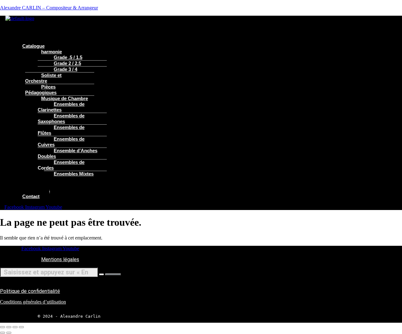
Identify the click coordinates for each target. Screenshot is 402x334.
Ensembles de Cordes (61, 164)
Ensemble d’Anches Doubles (67, 153)
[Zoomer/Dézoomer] (2, 327)
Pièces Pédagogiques (41, 89)
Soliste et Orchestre (43, 78)
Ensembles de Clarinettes (61, 106)
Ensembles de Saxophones (61, 118)
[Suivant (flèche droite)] (8, 333)
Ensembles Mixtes (74, 173)
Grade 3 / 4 (65, 69)
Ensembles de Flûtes (61, 130)
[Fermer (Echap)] (21, 327)
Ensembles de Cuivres (61, 141)
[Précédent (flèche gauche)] (2, 333)
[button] (147, 24)
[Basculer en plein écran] (8, 327)
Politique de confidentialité (30, 291)
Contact (31, 196)
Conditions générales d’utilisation (33, 301)
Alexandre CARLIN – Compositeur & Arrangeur (49, 7)
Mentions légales (60, 259)
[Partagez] (15, 327)
